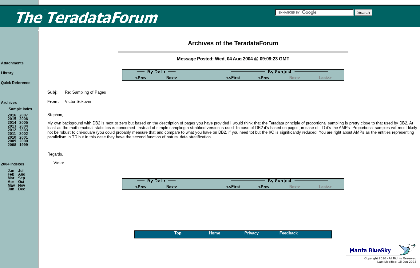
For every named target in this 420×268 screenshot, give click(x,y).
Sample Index (20, 109)
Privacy (251, 233)
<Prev (140, 77)
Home (214, 233)
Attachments (12, 63)
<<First (233, 77)
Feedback (288, 233)
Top (177, 233)
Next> (171, 77)
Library (7, 73)
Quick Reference (15, 83)
